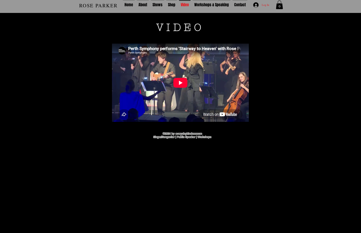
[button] (279, 4)
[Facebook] (16, 133)
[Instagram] (16, 123)
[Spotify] (16, 143)
